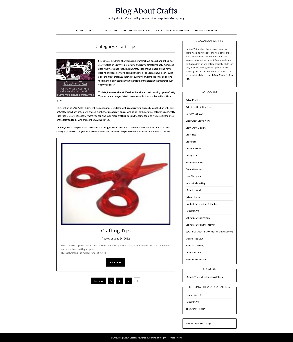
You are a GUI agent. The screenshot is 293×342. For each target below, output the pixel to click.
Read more (115, 262)
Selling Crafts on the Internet (200, 224)
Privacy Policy (193, 197)
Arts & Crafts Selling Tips (198, 107)
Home (79, 30)
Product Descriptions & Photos (201, 204)
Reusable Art (192, 210)
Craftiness (191, 141)
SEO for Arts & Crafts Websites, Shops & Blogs (209, 231)
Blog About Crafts (146, 10)
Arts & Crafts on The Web (172, 30)
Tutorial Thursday (195, 245)
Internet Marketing (195, 183)
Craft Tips (191, 134)
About (93, 30)
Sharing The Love (206, 30)
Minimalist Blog (156, 337)
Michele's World (194, 190)
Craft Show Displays (196, 127)
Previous (98, 281)
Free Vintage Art (194, 295)
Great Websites (194, 169)
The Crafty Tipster (195, 308)
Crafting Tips (116, 231)
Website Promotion (196, 259)
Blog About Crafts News (198, 120)
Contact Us (109, 30)
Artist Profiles (193, 100)
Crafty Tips (121, 64)
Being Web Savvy (194, 113)
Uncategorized (193, 252)
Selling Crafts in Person (198, 217)
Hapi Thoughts (193, 176)
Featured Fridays (194, 162)
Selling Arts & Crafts (136, 30)
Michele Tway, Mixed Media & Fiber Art (205, 277)
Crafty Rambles (193, 148)
